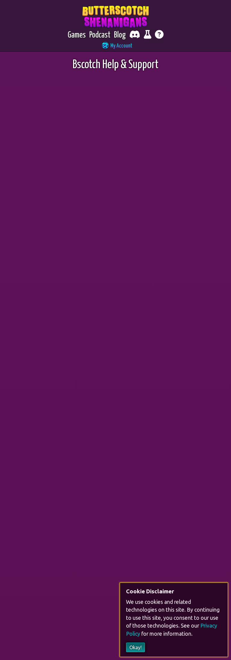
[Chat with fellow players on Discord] (134, 35)
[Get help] (159, 35)
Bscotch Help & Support (115, 65)
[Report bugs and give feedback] (147, 35)
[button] (115, 46)
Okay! (135, 647)
